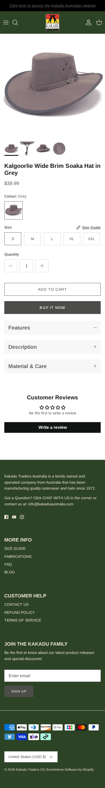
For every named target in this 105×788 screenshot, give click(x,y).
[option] (52, 86)
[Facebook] (6, 517)
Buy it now (52, 307)
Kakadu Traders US (30, 769)
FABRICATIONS (18, 556)
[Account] (87, 22)
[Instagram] (22, 517)
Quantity (11, 254)
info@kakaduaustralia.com (51, 504)
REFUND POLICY (19, 612)
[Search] (18, 22)
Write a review (52, 427)
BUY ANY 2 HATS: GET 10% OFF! (52, 8)
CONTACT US (16, 604)
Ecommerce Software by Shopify (70, 769)
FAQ (8, 564)
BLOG (9, 572)
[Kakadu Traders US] (52, 22)
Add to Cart (52, 289)
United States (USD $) (27, 757)
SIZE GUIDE (15, 548)
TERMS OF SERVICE (22, 620)
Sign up (18, 691)
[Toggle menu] (6, 22)
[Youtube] (14, 517)
